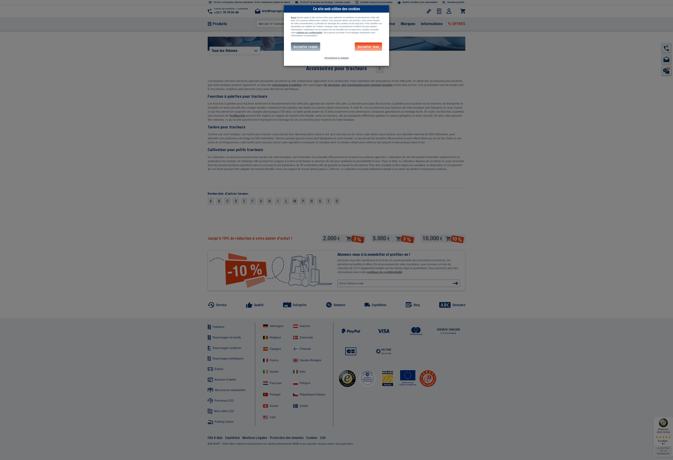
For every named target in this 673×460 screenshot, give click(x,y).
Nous (293, 17)
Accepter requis (306, 47)
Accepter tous (368, 47)
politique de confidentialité (309, 32)
